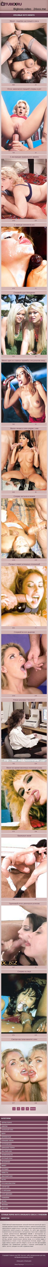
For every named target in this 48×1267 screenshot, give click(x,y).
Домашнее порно (8, 1147)
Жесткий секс (6, 1151)
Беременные (6, 1137)
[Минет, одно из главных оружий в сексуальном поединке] (24, 392)
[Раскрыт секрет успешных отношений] (24, 596)
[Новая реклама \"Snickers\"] (24, 732)
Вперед (33, 1109)
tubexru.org (13, 1255)
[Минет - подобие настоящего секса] (24, 53)
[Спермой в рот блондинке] (24, 325)
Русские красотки (8, 1183)
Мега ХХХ (4, 1208)
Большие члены (7, 1140)
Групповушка (6, 1144)
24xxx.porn (20, 1261)
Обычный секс (7, 1176)
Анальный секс (7, 1130)
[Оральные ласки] (24, 868)
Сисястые (5, 1187)
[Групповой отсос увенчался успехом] (24, 936)
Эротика (4, 1205)
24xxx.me (39, 9)
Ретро (3, 1180)
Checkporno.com (28, 1264)
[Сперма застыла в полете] (24, 528)
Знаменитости (7, 1155)
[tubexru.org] (11, 3)
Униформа (5, 1197)
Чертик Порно (6, 1122)
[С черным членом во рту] (24, 257)
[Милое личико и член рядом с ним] (24, 460)
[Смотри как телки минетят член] (24, 1071)
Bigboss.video (22, 9)
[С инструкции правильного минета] (24, 189)
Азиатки (4, 1126)
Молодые (4, 1169)
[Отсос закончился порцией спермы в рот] (24, 121)
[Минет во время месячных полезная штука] (24, 800)
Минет (3, 1165)
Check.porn (27, 1261)
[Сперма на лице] (24, 1003)
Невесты (4, 1172)
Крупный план (6, 1158)
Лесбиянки (5, 1162)
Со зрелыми (6, 1190)
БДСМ (3, 1133)
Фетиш (3, 1201)
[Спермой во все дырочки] (24, 664)
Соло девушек (6, 1194)
